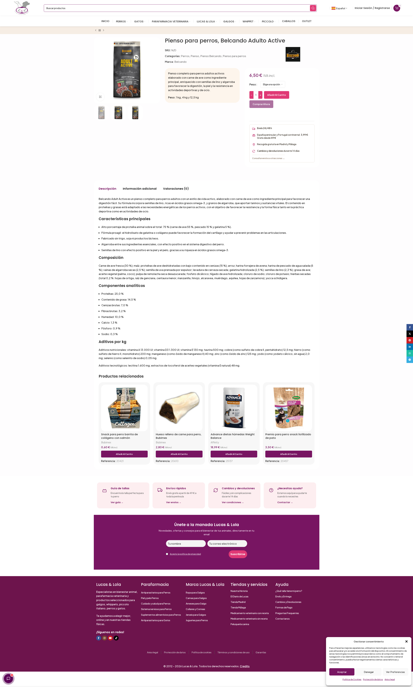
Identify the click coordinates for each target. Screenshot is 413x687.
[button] (406, 641)
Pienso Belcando (211, 56)
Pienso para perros (234, 56)
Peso (252, 84)
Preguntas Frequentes (287, 613)
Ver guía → (117, 502)
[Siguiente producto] (103, 30)
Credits (245, 666)
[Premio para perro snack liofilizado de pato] (288, 408)
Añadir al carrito (276, 94)
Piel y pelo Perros (150, 598)
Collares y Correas (195, 609)
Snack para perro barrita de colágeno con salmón (119, 436)
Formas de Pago (283, 607)
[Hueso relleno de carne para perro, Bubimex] (179, 408)
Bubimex (106, 442)
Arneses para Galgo (196, 603)
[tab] (107, 188)
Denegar (369, 671)
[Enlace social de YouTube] (110, 638)
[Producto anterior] (96, 30)
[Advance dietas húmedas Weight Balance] (234, 408)
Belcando (180, 61)
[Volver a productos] (100, 30)
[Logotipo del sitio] (22, 7)
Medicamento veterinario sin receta (249, 618)
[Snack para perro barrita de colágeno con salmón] (124, 408)
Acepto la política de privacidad (185, 554)
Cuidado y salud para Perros (155, 603)
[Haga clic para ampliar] (100, 97)
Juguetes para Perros (197, 620)
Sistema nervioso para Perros (156, 609)
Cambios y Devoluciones (288, 601)
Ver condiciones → (233, 502)
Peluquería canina (240, 624)
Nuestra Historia (239, 590)
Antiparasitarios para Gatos (155, 620)
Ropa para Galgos (195, 592)
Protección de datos (373, 679)
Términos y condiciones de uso (233, 652)
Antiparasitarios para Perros (155, 592)
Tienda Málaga (238, 607)
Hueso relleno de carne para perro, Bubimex (178, 436)
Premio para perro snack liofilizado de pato (288, 436)
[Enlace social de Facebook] (98, 638)
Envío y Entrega (283, 596)
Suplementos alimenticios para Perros (161, 614)
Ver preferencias (395, 671)
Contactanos (282, 618)
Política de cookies (201, 652)
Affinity (215, 442)
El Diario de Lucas (239, 596)
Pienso (195, 56)
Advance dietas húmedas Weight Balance (233, 436)
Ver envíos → (173, 502)
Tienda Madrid (238, 601)
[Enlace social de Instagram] (104, 638)
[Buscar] (313, 8)
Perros (185, 56)
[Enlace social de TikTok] (116, 638)
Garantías (261, 652)
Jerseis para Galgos (196, 614)
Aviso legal (390, 679)
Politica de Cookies (352, 679)
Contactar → (285, 502)
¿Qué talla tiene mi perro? (288, 590)
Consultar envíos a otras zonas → (268, 158)
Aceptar (342, 671)
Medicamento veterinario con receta (250, 613)
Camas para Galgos (196, 598)
